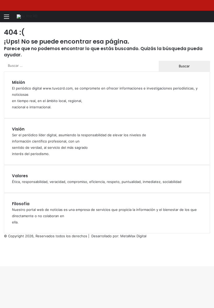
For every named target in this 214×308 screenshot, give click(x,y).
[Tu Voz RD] (27, 16)
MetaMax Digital (133, 236)
